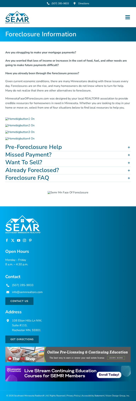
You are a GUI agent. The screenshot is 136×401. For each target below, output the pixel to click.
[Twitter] (12, 240)
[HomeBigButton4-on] (20, 139)
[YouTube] (18, 240)
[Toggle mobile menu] (128, 17)
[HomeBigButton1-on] (20, 119)
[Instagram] (24, 240)
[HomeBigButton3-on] (20, 132)
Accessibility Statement (93, 395)
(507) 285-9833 (22, 285)
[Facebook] (6, 240)
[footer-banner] (68, 348)
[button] (68, 147)
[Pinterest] (30, 240)
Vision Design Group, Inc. (118, 395)
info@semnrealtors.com (27, 292)
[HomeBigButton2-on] (20, 125)
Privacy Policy (73, 395)
